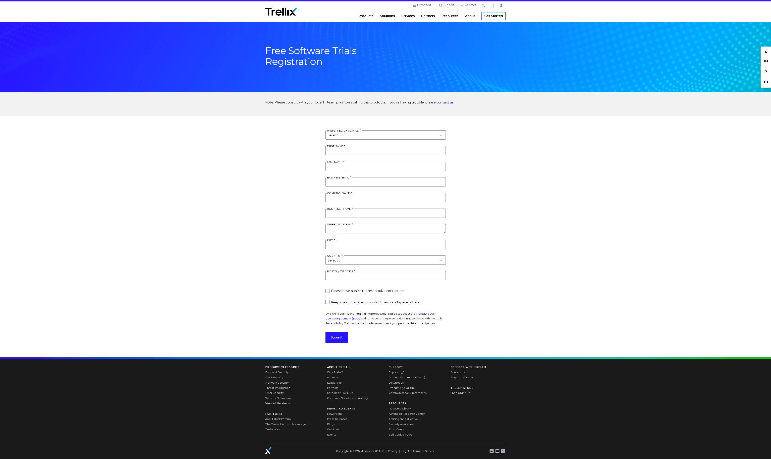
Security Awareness (402, 424)
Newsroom (334, 413)
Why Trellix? (335, 372)
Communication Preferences (408, 392)
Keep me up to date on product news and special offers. (375, 302)
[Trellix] (268, 450)
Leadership (334, 382)
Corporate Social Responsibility (347, 398)
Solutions (387, 16)
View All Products (277, 403)
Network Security (276, 382)
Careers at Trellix (338, 392)
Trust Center (397, 429)
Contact (470, 5)
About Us (333, 377)
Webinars (333, 429)
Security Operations (278, 398)
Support (448, 5)
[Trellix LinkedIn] (492, 451)
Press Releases (337, 418)
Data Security (274, 377)
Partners (428, 16)
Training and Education (403, 418)
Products (365, 16)
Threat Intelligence (277, 387)
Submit (337, 337)
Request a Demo (462, 377)
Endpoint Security (277, 372)
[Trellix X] (503, 451)
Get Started (493, 16)
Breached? (424, 5)
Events (331, 434)
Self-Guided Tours (400, 434)
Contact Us (458, 372)
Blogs (331, 424)
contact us (445, 102)
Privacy (393, 451)
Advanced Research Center (407, 413)
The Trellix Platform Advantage (285, 424)
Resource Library (400, 408)
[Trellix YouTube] (497, 451)
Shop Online (458, 392)
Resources (450, 16)
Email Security (274, 392)
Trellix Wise (272, 429)
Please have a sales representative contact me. (368, 291)
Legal (405, 451)
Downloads (396, 382)
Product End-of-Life (402, 387)
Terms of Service (424, 451)
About (470, 16)
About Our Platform (278, 418)
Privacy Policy (334, 323)
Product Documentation (405, 377)
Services (408, 16)
